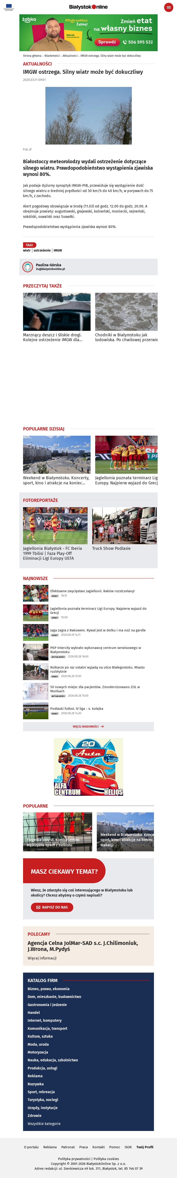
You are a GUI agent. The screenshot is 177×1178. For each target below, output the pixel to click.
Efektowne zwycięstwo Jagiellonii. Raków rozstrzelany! (92, 591)
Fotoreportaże (40, 500)
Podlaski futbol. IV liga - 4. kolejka (76, 709)
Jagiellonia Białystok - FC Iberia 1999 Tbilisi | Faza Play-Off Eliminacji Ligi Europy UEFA (52, 553)
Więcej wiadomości (86, 726)
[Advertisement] (88, 384)
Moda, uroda (38, 1044)
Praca (83, 1147)
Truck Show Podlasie (111, 548)
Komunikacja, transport (47, 1028)
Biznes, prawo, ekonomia (49, 989)
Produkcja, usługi (42, 1068)
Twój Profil (144, 1147)
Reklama (35, 1076)
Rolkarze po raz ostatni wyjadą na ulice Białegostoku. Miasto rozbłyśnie (97, 669)
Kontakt (98, 1147)
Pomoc (114, 1147)
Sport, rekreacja (41, 1092)
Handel (34, 1012)
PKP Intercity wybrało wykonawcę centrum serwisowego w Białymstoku (95, 650)
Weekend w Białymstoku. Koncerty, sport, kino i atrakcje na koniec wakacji (56, 480)
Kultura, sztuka (40, 1036)
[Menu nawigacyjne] (168, 7)
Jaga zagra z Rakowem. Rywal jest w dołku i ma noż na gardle (98, 630)
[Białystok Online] (88, 7)
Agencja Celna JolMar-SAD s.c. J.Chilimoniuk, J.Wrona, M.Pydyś (83, 946)
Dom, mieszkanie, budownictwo (54, 996)
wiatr (27, 250)
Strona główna (32, 55)
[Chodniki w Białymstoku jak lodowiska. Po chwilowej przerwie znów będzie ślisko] (129, 312)
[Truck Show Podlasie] (124, 525)
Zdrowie (34, 1115)
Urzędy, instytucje (43, 1108)
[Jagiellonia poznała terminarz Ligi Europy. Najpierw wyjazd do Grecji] (129, 455)
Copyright (58, 1164)
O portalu (31, 1147)
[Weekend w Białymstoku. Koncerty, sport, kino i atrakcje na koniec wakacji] (57, 455)
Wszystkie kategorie (44, 1124)
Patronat (68, 1147)
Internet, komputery (45, 1020)
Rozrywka (36, 1084)
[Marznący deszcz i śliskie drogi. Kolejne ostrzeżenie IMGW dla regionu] (57, 312)
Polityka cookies (106, 1159)
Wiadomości (52, 55)
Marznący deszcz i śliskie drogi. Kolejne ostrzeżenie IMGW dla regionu (52, 338)
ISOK (128, 1147)
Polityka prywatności (74, 1159)
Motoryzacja (38, 1052)
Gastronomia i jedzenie (47, 1005)
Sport (55, 596)
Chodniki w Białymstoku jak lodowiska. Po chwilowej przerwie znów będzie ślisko (127, 338)
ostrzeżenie (42, 250)
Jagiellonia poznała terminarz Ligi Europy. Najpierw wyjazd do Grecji (127, 480)
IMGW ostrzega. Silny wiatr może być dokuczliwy (110, 55)
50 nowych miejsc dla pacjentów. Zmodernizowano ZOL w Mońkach (95, 689)
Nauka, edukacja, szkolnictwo (53, 1060)
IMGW (58, 250)
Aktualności (70, 55)
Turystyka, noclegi (43, 1100)
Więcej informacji (42, 958)
